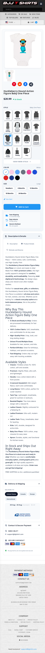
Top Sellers (13, 18)
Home (1, 562)
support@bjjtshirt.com (15, 534)
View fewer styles (21, 162)
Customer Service (32, 630)
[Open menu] (41, 3)
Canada (23, 494)
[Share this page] (31, 84)
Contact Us (21, 620)
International (11, 499)
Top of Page (43, 562)
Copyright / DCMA (24, 632)
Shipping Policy (38, 622)
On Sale (24, 14)
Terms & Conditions (11, 622)
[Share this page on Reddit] (20, 84)
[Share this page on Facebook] (25, 84)
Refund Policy (25, 622)
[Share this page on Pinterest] (14, 84)
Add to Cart (24, 207)
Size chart (9, 199)
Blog (37, 18)
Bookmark (24, 640)
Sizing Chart (18, 630)
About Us (11, 620)
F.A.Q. (10, 630)
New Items (36, 14)
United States (11, 494)
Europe (32, 494)
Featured (26, 18)
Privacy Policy (33, 620)
